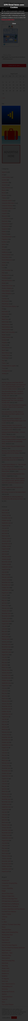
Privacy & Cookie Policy (7, 19)
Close (14, 23)
